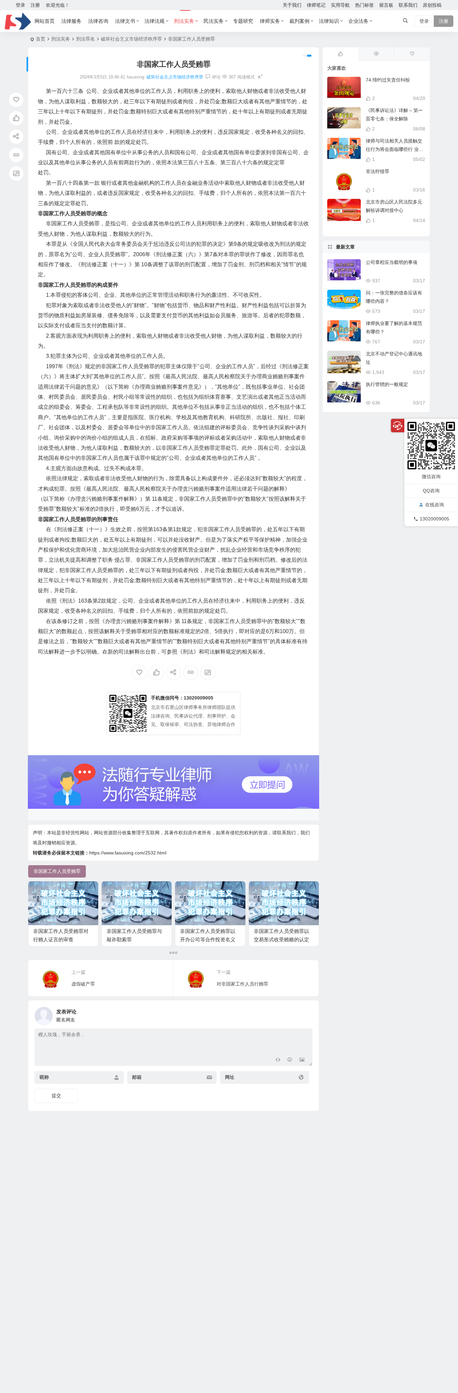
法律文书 (125, 21)
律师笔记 (316, 5)
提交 (56, 1095)
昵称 (44, 1077)
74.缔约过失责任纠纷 (388, 79)
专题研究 (243, 21)
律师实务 (270, 21)
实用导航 (340, 5)
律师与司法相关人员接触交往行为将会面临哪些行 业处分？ (394, 149)
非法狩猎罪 (377, 171)
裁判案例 (299, 21)
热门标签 (364, 5)
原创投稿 (432, 5)
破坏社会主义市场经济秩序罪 (131, 39)
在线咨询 (434, 505)
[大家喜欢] (340, 54)
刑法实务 (184, 21)
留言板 (386, 5)
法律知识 (329, 21)
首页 (40, 39)
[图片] (301, 1060)
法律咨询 (98, 21)
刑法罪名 (85, 39)
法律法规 (155, 21)
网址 (229, 1077)
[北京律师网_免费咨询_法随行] (18, 21)
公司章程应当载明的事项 (391, 262)
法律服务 (71, 21)
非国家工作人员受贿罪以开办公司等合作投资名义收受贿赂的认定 (207, 939)
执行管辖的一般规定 (387, 384)
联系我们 (408, 5)
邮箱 (136, 1077)
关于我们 (292, 5)
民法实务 (214, 21)
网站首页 (45, 21)
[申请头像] (306, 1014)
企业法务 (358, 21)
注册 (35, 5)
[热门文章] (376, 54)
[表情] (289, 1060)
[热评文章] (412, 54)
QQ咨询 (431, 490)
